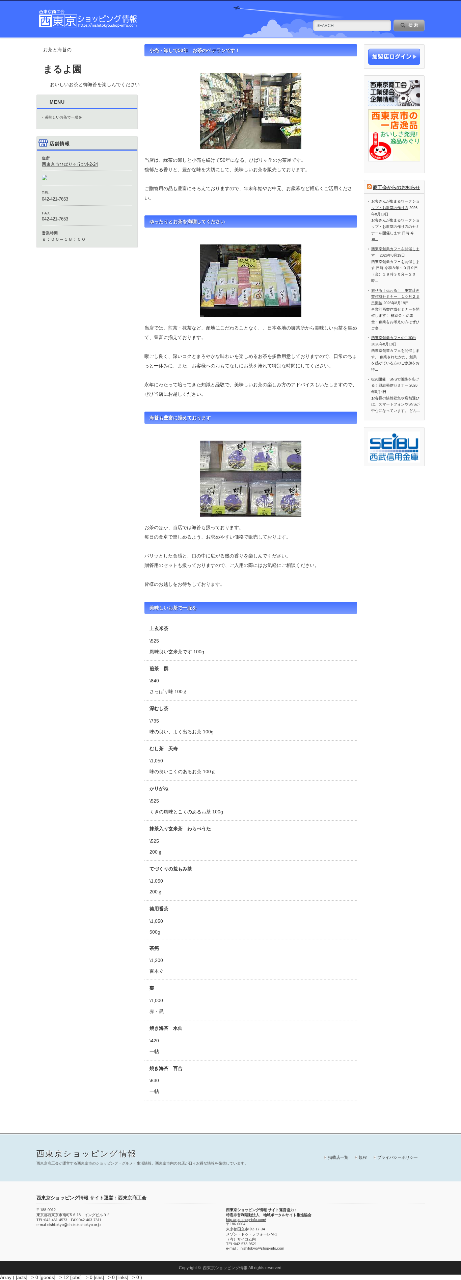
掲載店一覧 (338, 1157)
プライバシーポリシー (397, 1157)
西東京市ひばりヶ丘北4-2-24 (70, 164)
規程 (363, 1157)
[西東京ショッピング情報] (88, 26)
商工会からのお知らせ (396, 187)
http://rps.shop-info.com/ (246, 1220)
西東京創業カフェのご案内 (393, 338)
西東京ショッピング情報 (86, 1153)
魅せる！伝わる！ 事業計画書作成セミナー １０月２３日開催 (395, 296)
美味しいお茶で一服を (63, 117)
